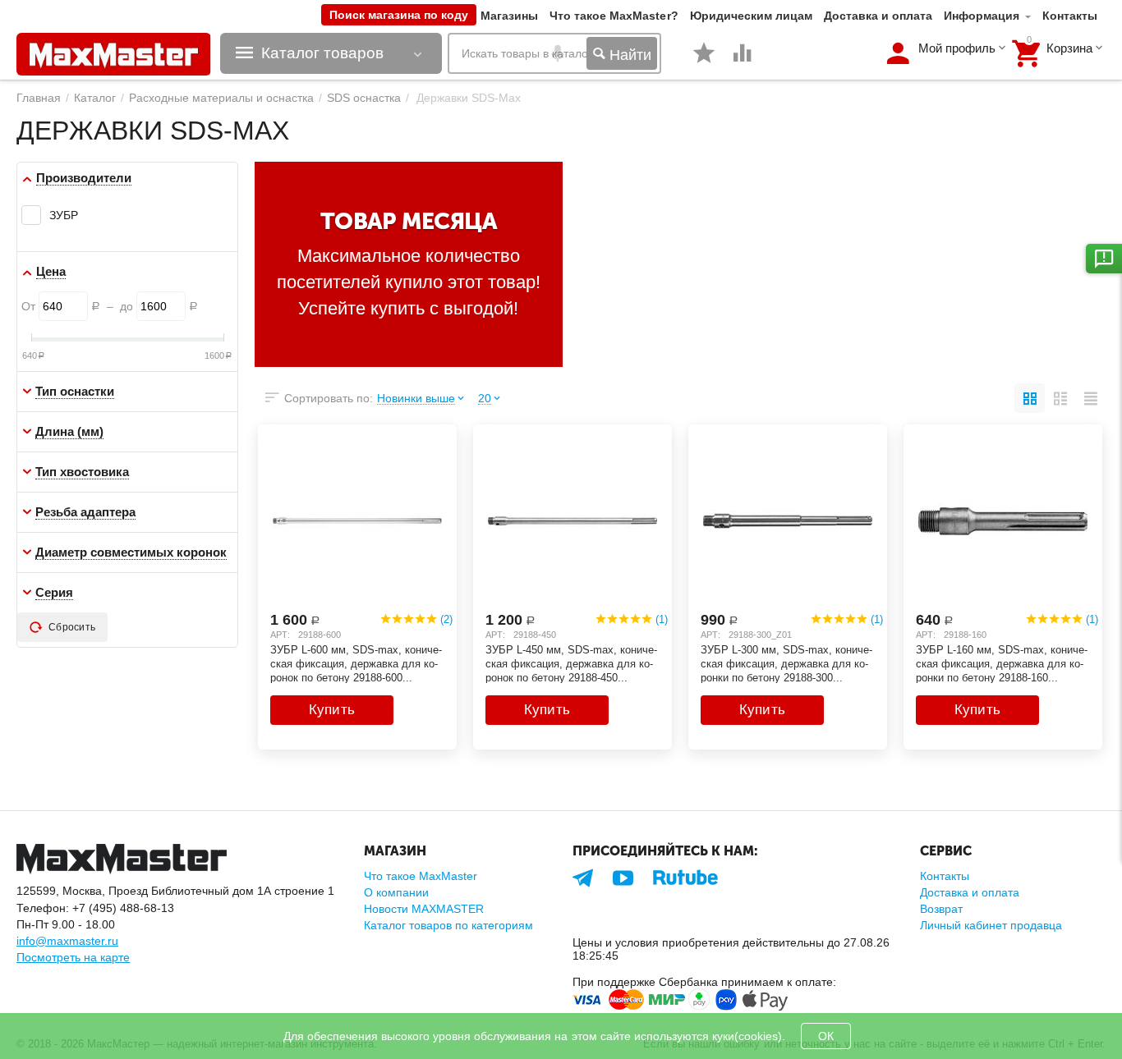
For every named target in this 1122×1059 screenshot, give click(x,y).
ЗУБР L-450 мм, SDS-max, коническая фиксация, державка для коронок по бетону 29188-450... (571, 663)
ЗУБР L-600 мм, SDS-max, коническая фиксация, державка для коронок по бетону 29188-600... (356, 663)
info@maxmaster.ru (67, 940)
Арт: (280, 635)
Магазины (509, 15)
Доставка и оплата (878, 15)
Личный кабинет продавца (991, 925)
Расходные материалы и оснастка (221, 97)
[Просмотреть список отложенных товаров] (704, 61)
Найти (628, 55)
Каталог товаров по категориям (448, 925)
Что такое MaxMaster (420, 875)
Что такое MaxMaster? (614, 15)
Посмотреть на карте (73, 957)
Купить (332, 709)
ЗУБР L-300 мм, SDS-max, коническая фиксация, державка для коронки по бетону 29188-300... (786, 663)
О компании (396, 892)
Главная (38, 97)
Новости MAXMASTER (424, 908)
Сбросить (71, 627)
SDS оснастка (364, 97)
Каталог (95, 97)
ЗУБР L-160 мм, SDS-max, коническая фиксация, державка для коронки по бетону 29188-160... (1002, 663)
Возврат (941, 908)
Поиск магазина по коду (398, 14)
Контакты (1069, 15)
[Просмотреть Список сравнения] (742, 61)
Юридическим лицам (751, 15)
